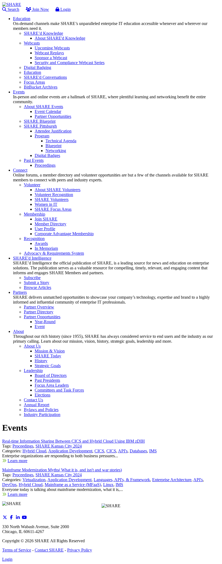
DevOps (9, 484)
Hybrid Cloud (34, 451)
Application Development (70, 451)
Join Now (40, 9)
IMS (153, 451)
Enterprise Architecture (171, 479)
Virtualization (33, 479)
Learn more (17, 460)
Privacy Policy (79, 550)
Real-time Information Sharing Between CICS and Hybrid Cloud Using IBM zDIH (73, 441)
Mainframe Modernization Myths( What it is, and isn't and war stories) (62, 470)
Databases (138, 451)
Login (65, 9)
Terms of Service (16, 550)
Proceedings (22, 446)
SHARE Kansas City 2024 (58, 446)
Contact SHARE (49, 550)
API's (123, 451)
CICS (99, 451)
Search (12, 9)
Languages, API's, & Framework (122, 479)
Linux (108, 484)
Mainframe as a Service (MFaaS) (73, 484)
